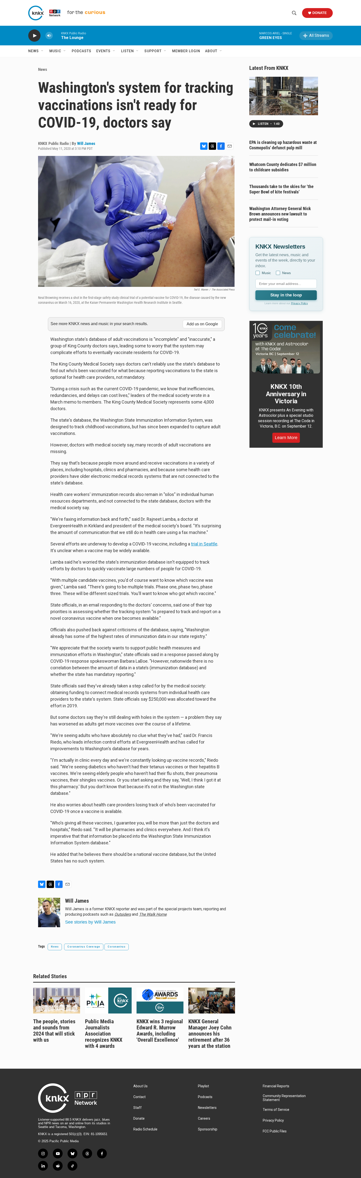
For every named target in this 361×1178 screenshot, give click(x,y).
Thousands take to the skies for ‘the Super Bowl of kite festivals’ (281, 189)
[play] (34, 35)
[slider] (57, 35)
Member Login (186, 51)
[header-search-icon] (294, 13)
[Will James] (49, 912)
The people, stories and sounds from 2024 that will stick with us (54, 1030)
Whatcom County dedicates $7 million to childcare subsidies (282, 167)
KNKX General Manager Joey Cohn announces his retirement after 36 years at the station (210, 1033)
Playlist (203, 1086)
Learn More (286, 437)
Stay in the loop (286, 295)
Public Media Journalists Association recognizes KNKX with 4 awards (103, 1033)
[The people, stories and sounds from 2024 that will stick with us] (56, 1000)
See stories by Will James (90, 922)
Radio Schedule (145, 1129)
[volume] (49, 35)
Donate (319, 13)
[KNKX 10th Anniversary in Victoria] (286, 348)
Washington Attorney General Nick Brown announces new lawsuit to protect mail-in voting (280, 214)
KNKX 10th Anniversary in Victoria (286, 394)
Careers (204, 1118)
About (211, 51)
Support (153, 51)
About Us (140, 1086)
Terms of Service (276, 1110)
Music (55, 51)
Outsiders (122, 914)
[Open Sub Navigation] (42, 51)
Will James (86, 143)
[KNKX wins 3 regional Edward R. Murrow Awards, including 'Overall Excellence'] (160, 1000)
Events (103, 51)
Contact (139, 1097)
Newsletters (207, 1108)
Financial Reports (276, 1086)
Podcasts (81, 51)
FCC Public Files (275, 1131)
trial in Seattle (204, 543)
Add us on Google (202, 324)
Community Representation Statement (284, 1098)
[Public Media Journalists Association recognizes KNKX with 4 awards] (108, 1000)
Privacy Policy (299, 303)
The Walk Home (153, 914)
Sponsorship (207, 1129)
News (33, 51)
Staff (137, 1108)
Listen (127, 51)
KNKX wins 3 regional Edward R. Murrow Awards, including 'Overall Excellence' (160, 1030)
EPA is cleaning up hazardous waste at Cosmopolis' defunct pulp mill (283, 145)
